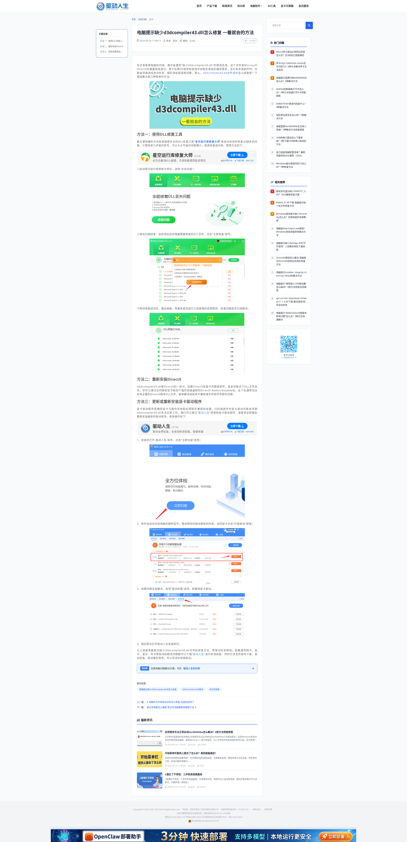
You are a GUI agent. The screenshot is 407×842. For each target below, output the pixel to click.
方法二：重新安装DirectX (111, 46)
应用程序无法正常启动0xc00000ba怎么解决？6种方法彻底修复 (199, 732)
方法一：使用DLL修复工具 (112, 40)
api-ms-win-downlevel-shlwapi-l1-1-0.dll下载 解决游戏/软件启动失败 (291, 301)
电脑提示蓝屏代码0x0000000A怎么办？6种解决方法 (291, 79)
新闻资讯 (227, 6)
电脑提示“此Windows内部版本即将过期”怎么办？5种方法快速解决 (291, 316)
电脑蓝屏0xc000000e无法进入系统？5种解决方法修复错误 (291, 128)
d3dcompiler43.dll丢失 (192, 689)
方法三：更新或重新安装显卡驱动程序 (112, 51)
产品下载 (212, 6)
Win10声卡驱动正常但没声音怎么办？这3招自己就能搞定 (290, 53)
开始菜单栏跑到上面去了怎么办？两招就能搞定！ (191, 753)
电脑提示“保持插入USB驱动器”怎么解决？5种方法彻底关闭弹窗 (291, 287)
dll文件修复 (214, 689)
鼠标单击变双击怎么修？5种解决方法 (291, 116)
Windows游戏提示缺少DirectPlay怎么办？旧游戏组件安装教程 (291, 217)
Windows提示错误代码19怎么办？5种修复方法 (291, 165)
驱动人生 (203, 412)
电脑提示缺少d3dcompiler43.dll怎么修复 (158, 689)
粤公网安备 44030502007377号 (205, 821)
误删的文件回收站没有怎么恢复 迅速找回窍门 (171, 701)
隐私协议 (257, 809)
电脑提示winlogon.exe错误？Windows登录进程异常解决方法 (291, 232)
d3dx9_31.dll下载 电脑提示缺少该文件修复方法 (291, 204)
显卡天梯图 (287, 6)
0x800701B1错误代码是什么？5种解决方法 (291, 105)
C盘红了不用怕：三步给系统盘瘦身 (183, 774)
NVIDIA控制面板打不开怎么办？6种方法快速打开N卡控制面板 (291, 92)
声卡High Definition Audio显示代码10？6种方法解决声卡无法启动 (291, 66)
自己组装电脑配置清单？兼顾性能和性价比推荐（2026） (290, 154)
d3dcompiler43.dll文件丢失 (220, 73)
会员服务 (304, 6)
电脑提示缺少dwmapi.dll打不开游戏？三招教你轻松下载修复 (291, 246)
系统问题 (142, 19)
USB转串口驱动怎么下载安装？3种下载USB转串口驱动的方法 (291, 141)
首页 (199, 6)
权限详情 (268, 809)
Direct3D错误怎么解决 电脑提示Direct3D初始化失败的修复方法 (291, 261)
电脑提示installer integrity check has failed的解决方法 (291, 274)
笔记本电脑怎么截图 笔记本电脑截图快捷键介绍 (171, 707)
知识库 (241, 6)
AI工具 (272, 6)
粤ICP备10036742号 (197, 817)
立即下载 (235, 155)
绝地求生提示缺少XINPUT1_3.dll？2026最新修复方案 (291, 193)
